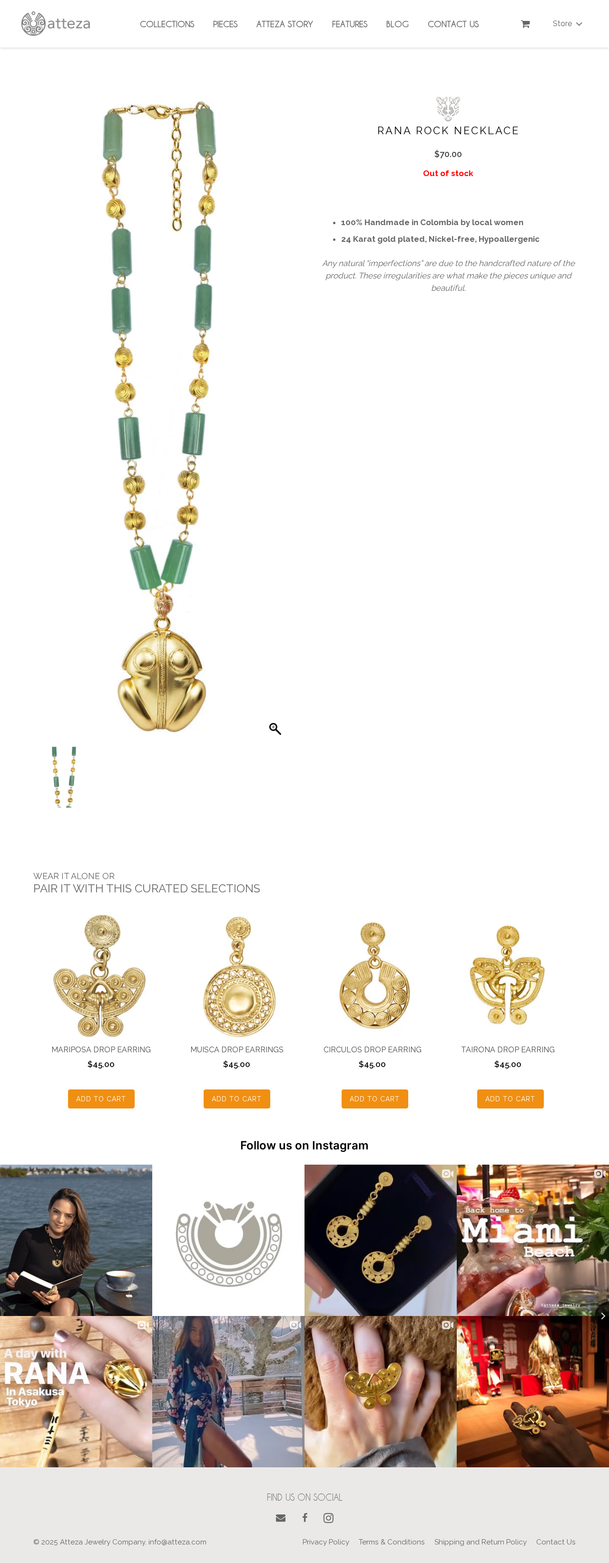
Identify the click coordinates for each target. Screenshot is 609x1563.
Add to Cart (101, 1099)
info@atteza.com (177, 1542)
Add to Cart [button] (375, 1099)
